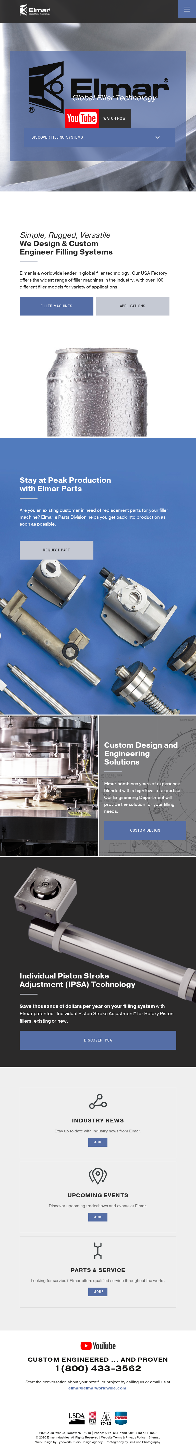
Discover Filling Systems (57, 137)
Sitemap (154, 1437)
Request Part (56, 550)
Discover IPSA (98, 1040)
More (98, 1142)
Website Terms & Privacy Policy (123, 1437)
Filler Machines (56, 306)
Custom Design (145, 830)
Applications (133, 306)
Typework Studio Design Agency (80, 1442)
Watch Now (114, 118)
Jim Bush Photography (144, 1442)
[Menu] (187, 9)
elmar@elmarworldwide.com (97, 1388)
